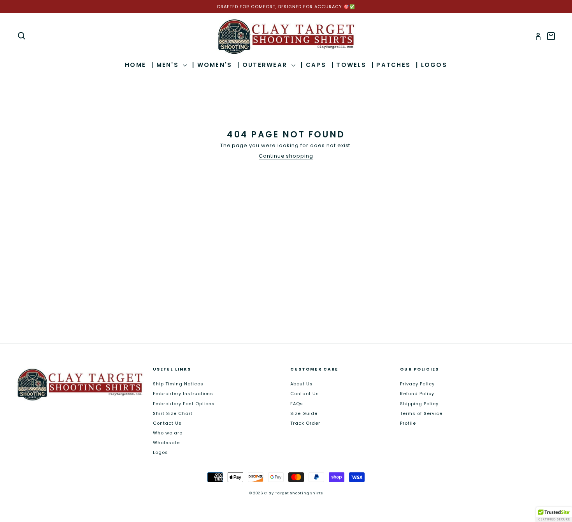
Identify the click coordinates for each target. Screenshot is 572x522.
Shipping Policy (419, 404)
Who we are (167, 433)
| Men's (166, 65)
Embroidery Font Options (184, 404)
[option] (286, 6)
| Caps (313, 65)
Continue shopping (286, 156)
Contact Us (167, 423)
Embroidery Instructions (183, 393)
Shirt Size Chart (173, 413)
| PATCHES (391, 65)
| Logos (431, 65)
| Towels (349, 65)
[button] (554, 514)
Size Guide (304, 413)
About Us (301, 384)
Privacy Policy (417, 384)
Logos (160, 452)
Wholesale (166, 442)
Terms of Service (421, 413)
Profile (408, 423)
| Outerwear (263, 65)
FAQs (296, 404)
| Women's (212, 65)
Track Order (305, 423)
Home (135, 65)
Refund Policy (417, 393)
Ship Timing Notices (178, 384)
